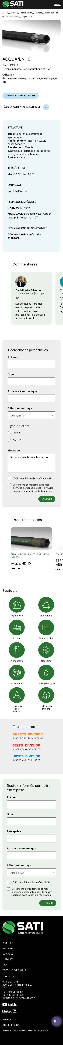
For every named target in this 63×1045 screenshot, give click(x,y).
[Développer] (56, 1021)
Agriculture (17, 615)
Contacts (8, 976)
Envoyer (47, 499)
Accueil (5, 13)
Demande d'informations (20, 95)
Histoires (7, 959)
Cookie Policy (10, 1025)
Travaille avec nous (14, 970)
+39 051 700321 (14, 992)
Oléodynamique (46, 683)
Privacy (6, 1019)
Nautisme (46, 660)
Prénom (13, 357)
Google (40, 293)
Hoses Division (26, 13)
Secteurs (7, 948)
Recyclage (46, 615)
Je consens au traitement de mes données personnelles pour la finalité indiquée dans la (33, 487)
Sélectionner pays (20, 408)
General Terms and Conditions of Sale (25, 1030)
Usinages (7, 954)
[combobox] (31, 415)
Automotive (16, 683)
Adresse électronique (22, 391)
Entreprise (14, 831)
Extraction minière (46, 707)
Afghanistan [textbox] (18, 415)
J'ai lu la (32, 478)
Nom (11, 374)
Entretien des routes (17, 709)
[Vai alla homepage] (12, 4)
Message (14, 450)
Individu (17, 432)
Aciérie (17, 638)
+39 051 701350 (15, 995)
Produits (14, 13)
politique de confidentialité (36, 478)
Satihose (38, 13)
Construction (46, 638)
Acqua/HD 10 (21, 563)
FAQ (4, 964)
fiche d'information (41, 491)
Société (17, 440)
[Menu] (57, 4)
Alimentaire (16, 660)
